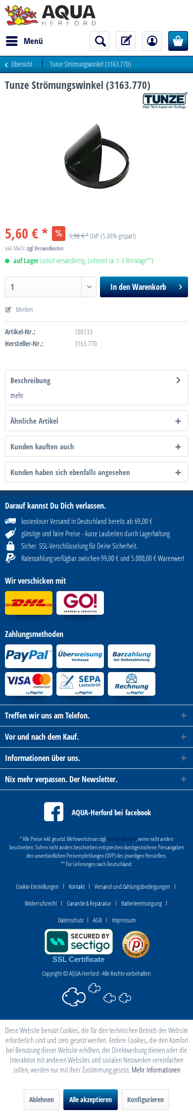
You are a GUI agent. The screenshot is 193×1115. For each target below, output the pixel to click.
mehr (16, 395)
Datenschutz (70, 920)
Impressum (124, 920)
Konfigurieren (145, 1099)
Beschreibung (30, 380)
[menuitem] (24, 41)
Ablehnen (41, 1099)
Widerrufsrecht (41, 903)
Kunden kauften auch (42, 446)
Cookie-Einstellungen (37, 886)
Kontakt (77, 886)
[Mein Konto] (152, 41)
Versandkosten (121, 839)
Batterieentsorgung (141, 903)
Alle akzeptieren (90, 1099)
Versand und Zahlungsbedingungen (132, 886)
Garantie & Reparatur (89, 903)
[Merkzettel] (126, 41)
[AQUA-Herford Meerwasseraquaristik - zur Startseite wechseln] (50, 15)
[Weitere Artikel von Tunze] (165, 100)
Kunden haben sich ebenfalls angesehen (70, 472)
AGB (97, 920)
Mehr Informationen (156, 1070)
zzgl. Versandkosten (45, 248)
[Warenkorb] (178, 41)
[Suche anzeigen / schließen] (99, 41)
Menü (33, 40)
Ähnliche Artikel (34, 421)
